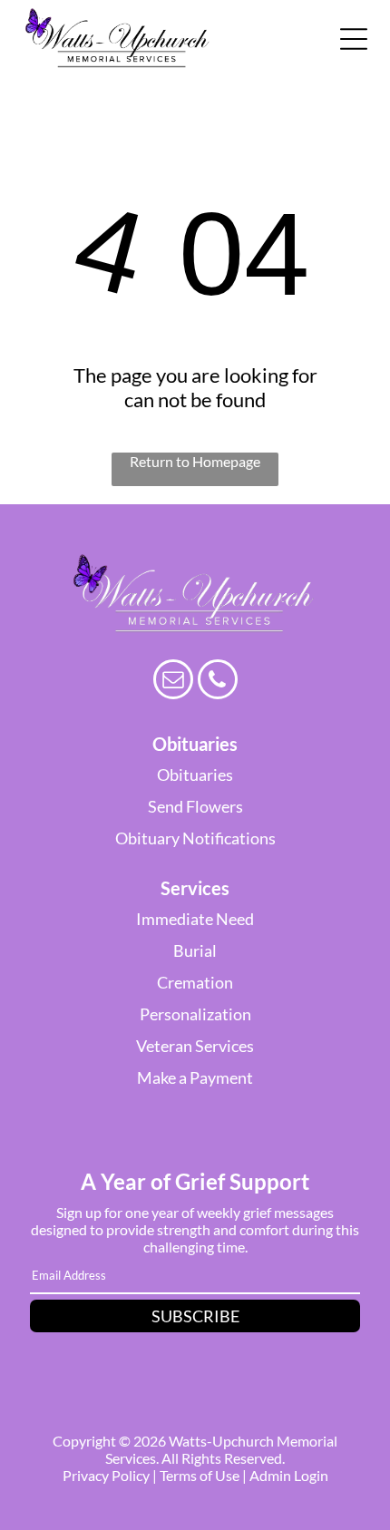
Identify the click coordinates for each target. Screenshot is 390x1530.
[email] (173, 681)
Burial (195, 950)
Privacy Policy (106, 1475)
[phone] (218, 681)
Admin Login (288, 1475)
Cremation (195, 982)
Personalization (195, 1014)
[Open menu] (353, 39)
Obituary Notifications (195, 838)
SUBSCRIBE (195, 1316)
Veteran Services (195, 1046)
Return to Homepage (195, 461)
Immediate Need (195, 919)
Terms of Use (199, 1475)
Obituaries (195, 774)
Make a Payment (195, 1077)
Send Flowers (195, 806)
